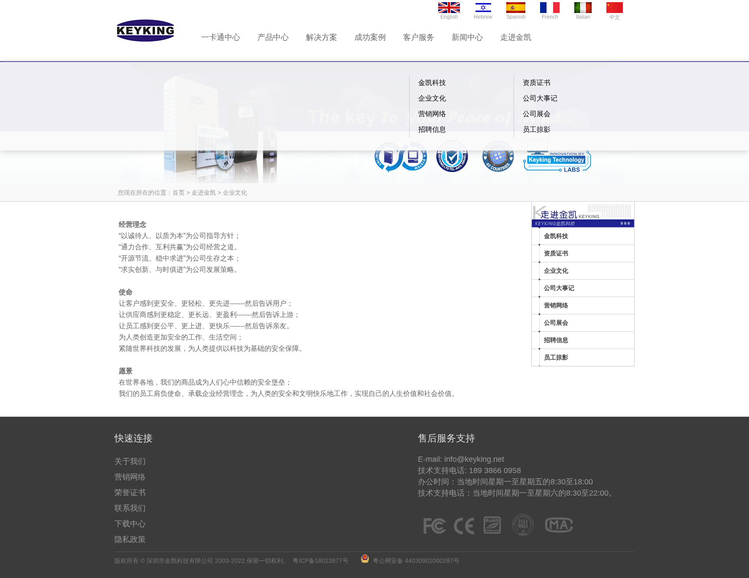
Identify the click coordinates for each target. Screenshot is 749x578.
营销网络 (432, 114)
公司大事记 (540, 98)
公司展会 (536, 114)
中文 (614, 17)
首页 (179, 192)
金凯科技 (432, 82)
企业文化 (432, 98)
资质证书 (536, 82)
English (449, 17)
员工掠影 (536, 129)
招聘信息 (432, 129)
